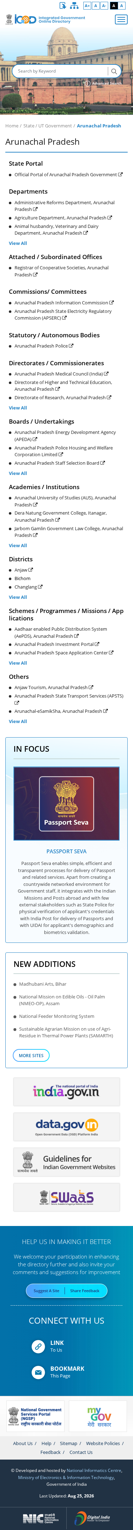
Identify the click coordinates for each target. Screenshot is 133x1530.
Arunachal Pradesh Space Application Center (62, 652)
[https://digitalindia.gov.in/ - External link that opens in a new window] (92, 1518)
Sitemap (68, 1443)
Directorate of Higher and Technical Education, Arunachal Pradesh (63, 385)
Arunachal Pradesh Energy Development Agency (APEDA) (65, 435)
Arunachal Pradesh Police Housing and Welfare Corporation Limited (64, 451)
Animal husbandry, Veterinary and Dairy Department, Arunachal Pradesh (57, 229)
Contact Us (81, 1452)
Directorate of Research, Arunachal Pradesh (61, 397)
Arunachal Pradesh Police (42, 346)
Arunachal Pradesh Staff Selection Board (57, 463)
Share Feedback (84, 1290)
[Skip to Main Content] (63, 5)
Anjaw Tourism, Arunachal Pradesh (52, 687)
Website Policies (103, 1443)
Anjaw (21, 570)
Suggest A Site (46, 1290)
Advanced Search (106, 83)
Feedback (50, 1452)
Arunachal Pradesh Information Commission (62, 302)
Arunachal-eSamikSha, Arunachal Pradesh (59, 711)
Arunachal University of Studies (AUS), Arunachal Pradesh (65, 501)
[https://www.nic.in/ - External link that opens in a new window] (41, 1518)
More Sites (31, 1055)
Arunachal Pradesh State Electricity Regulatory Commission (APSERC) (63, 314)
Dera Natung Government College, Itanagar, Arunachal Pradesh (61, 516)
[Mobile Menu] (121, 19)
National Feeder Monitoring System (56, 1016)
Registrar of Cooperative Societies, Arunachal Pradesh (62, 270)
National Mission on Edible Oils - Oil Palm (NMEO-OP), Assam (62, 1000)
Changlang (26, 587)
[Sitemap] (74, 5)
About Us (23, 1443)
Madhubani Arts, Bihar (42, 984)
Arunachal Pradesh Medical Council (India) (59, 374)
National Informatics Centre (94, 1470)
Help (46, 1443)
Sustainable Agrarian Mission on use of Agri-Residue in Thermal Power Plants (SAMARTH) (66, 1032)
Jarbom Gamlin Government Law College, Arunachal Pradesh (69, 531)
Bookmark (67, 1369)
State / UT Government (47, 125)
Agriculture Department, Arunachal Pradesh (61, 217)
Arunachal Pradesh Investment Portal (55, 644)
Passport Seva (66, 851)
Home (11, 125)
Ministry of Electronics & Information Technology (66, 1477)
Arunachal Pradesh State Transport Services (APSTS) (69, 696)
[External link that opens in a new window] (66, 803)
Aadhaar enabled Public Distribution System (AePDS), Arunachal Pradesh (61, 632)
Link (57, 1343)
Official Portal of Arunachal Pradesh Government (66, 174)
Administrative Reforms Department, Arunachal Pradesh (65, 205)
